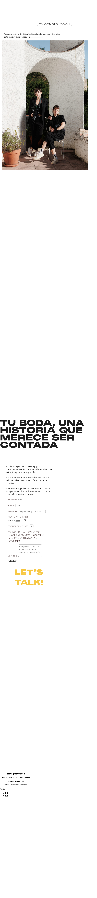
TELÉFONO (14, 511)
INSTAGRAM (13, 538)
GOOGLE (37, 535)
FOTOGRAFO (14, 540)
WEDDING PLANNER (20, 535)
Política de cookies (16, 781)
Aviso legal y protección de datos (16, 777)
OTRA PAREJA (28, 538)
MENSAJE (13, 556)
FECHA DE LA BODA (18, 517)
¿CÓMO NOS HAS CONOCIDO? (24, 532)
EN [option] (6, 793)
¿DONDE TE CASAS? (18, 526)
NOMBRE (13, 499)
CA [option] (6, 796)
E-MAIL (12, 505)
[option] (51, 793)
